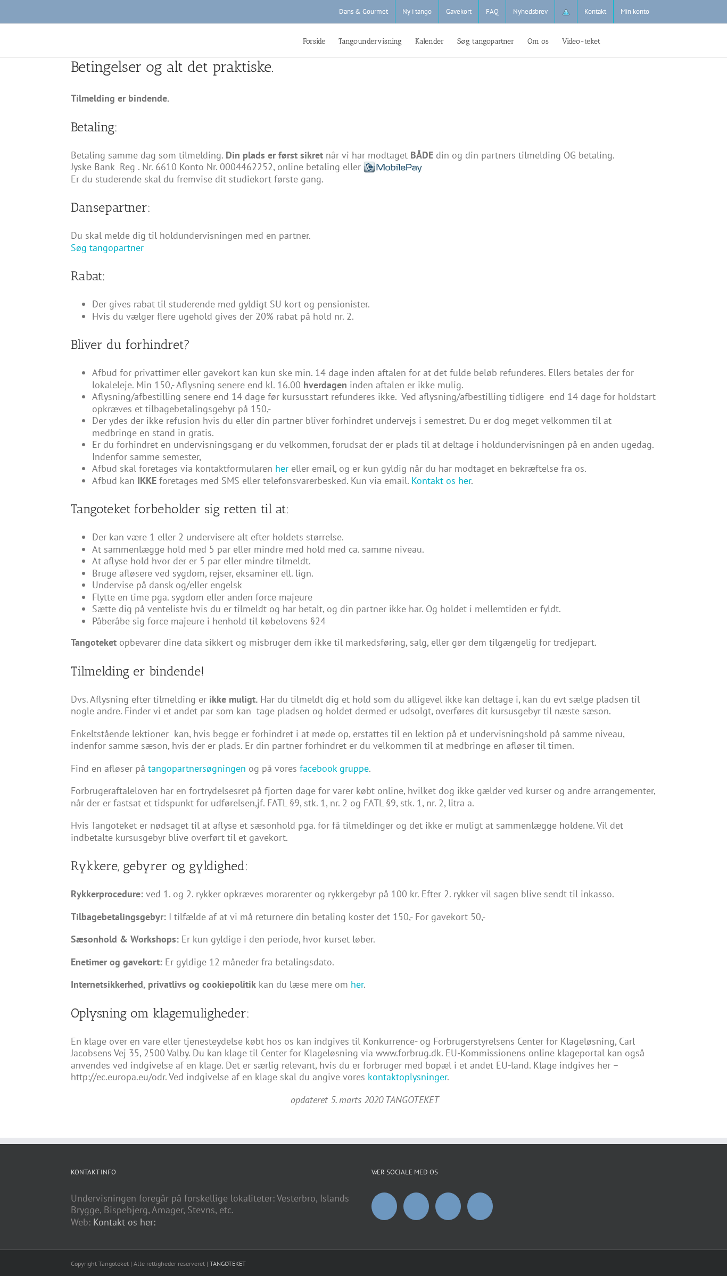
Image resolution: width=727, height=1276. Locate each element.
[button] (640, 40)
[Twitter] (480, 1206)
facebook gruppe (334, 768)
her (281, 468)
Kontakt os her (441, 480)
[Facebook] (384, 1206)
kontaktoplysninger (407, 1077)
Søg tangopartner (107, 247)
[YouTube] (416, 1206)
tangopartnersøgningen (195, 768)
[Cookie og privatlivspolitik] (566, 11)
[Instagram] (448, 1206)
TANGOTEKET (228, 1263)
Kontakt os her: (124, 1222)
